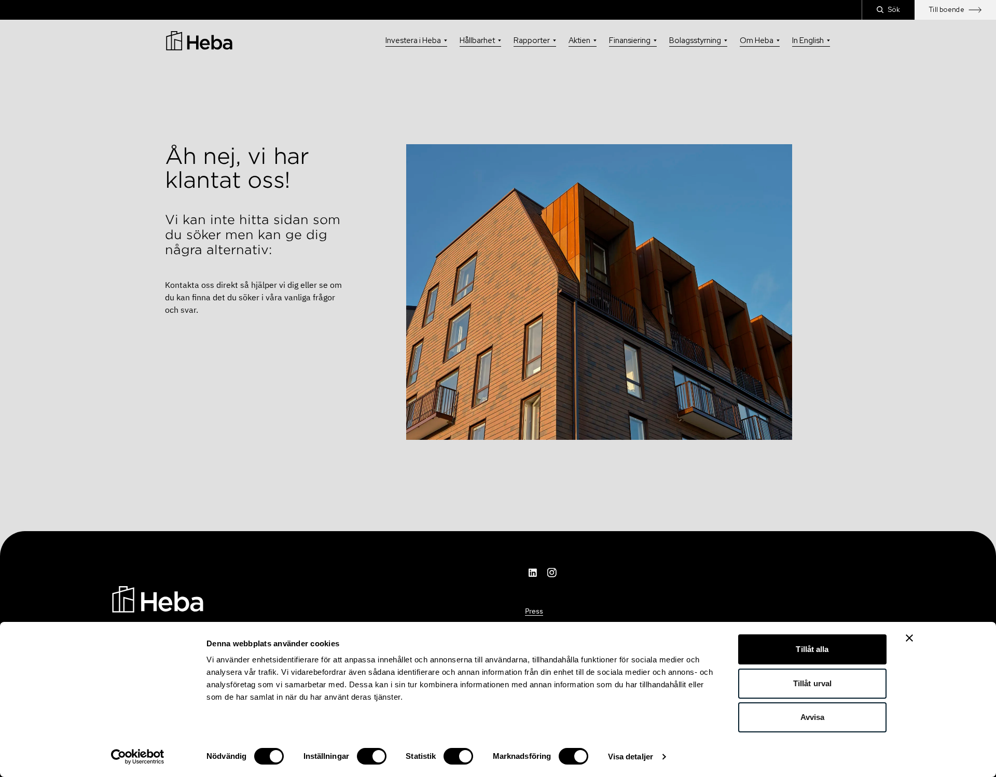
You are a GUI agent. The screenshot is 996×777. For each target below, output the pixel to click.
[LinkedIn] (533, 572)
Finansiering (630, 40)
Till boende (946, 9)
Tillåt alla (812, 649)
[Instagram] (552, 572)
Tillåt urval (812, 683)
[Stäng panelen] (909, 638)
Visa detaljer (630, 756)
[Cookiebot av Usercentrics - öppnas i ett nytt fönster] (137, 757)
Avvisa (812, 717)
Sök (894, 9)
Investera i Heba (413, 40)
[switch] (371, 756)
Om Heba (756, 40)
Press (534, 611)
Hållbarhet (477, 40)
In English (808, 40)
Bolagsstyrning (695, 40)
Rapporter (532, 40)
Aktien (579, 40)
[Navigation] (157, 598)
